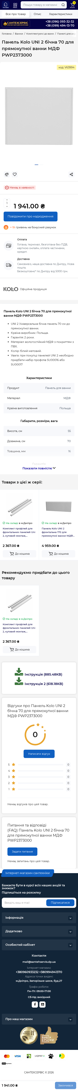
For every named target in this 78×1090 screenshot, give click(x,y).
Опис (37, 14)
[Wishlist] (15, 174)
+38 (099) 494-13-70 (60, 25)
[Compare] (7, 174)
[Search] (63, 5)
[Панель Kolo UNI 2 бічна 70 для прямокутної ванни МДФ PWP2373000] (39, 116)
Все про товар (16, 14)
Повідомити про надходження (31, 216)
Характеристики (60, 14)
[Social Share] (71, 174)
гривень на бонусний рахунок (33, 227)
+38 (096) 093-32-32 (60, 21)
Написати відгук (39, 753)
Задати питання (22, 851)
